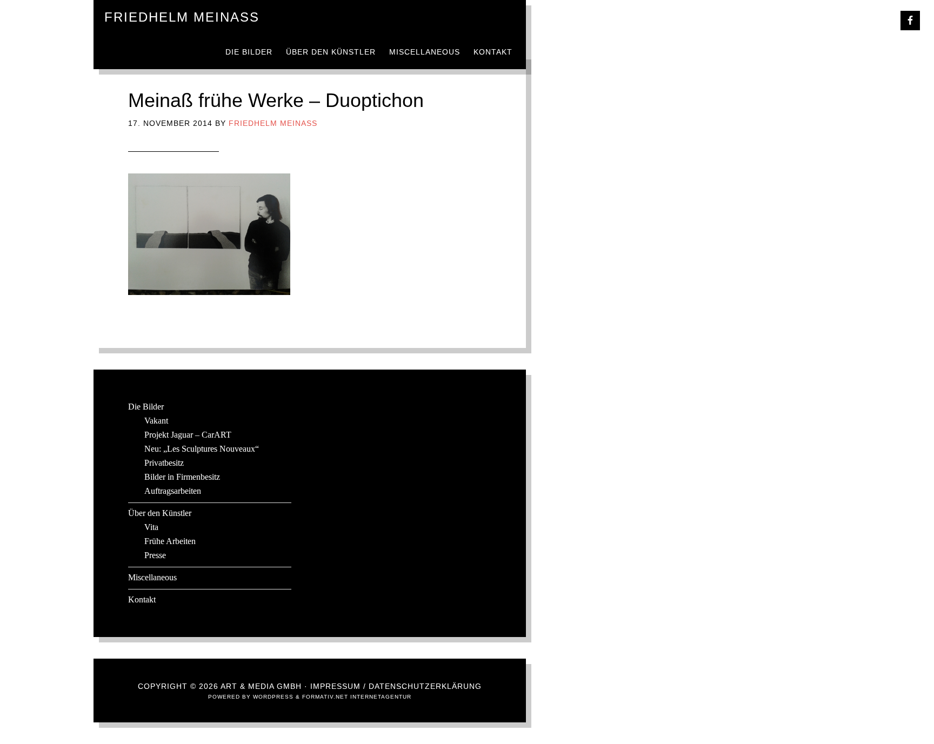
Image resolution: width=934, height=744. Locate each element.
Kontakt (142, 599)
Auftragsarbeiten (172, 490)
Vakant (156, 420)
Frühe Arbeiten (170, 541)
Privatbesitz (164, 462)
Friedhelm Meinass (181, 17)
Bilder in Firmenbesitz (182, 476)
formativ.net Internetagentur (356, 697)
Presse (155, 555)
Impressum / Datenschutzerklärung (396, 686)
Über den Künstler (159, 513)
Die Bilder (146, 406)
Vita (151, 527)
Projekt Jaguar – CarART (187, 434)
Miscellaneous (152, 577)
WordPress (273, 697)
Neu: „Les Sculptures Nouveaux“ (201, 448)
